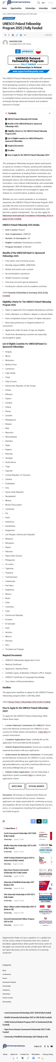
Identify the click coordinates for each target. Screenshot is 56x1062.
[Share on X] (13, 35)
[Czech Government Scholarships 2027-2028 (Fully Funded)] (45, 837)
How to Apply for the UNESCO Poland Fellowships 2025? (28, 155)
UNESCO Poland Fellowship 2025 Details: (22, 119)
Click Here (43, 732)
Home (4, 14)
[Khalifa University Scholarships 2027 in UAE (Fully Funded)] (45, 849)
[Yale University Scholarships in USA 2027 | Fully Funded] (45, 898)
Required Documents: (16, 146)
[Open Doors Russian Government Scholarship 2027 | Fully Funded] (45, 873)
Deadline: (11, 150)
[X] (48, 1046)
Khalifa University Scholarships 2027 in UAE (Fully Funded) (28, 1017)
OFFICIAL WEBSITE (36, 786)
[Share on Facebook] (9, 35)
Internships (7, 864)
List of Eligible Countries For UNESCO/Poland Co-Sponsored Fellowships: (24, 139)
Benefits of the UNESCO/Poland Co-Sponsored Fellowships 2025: (23, 125)
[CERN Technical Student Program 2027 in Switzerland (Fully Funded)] (45, 861)
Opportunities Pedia (15, 41)
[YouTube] (51, 1046)
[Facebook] (45, 1046)
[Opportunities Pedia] (19, 2)
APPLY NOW (17, 786)
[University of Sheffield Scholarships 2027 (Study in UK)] (45, 885)
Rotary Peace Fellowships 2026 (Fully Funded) (29, 702)
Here (30, 775)
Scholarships (8, 839)
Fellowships (9, 18)
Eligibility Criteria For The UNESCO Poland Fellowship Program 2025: (26, 132)
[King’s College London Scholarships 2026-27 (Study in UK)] (45, 910)
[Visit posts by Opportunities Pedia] (5, 42)
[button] (5, 2)
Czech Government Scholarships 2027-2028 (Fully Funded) (27, 1013)
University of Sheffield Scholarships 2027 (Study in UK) (26, 1037)
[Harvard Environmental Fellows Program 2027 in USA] (45, 922)
